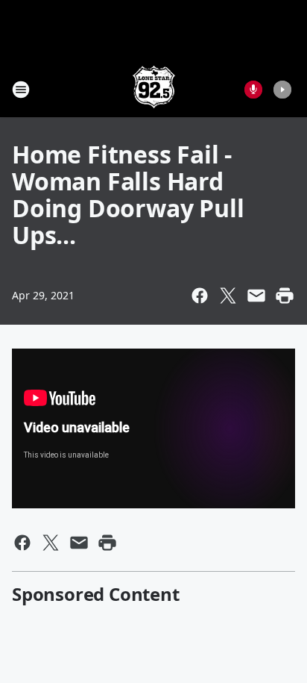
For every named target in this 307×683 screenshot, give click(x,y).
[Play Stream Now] (282, 90)
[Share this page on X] (228, 295)
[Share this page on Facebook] (199, 295)
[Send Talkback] (253, 90)
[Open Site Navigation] (21, 90)
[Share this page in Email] (256, 295)
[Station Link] (154, 89)
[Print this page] (284, 295)
